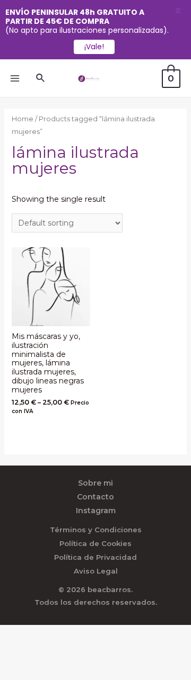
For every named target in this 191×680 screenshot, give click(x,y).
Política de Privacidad (95, 557)
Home (22, 119)
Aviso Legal (96, 571)
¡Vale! (94, 46)
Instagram (96, 510)
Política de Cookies (95, 543)
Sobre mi (95, 483)
